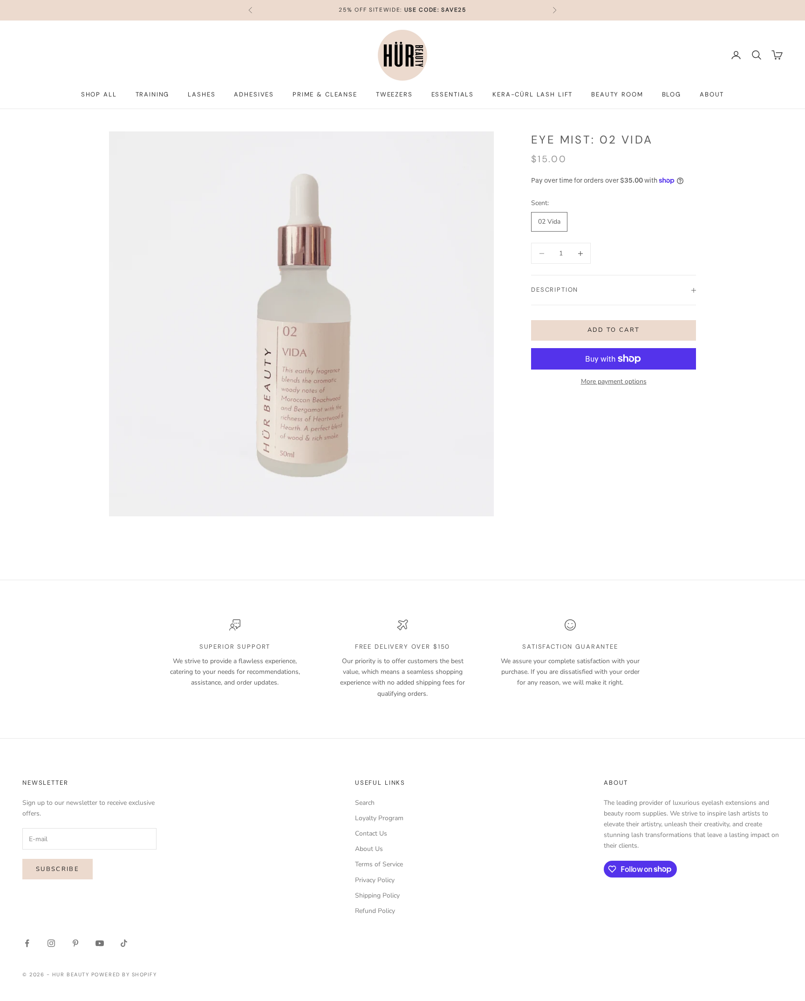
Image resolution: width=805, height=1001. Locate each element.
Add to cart (613, 330)
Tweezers (394, 94)
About (712, 94)
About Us (369, 848)
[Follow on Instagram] (51, 943)
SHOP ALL (99, 94)
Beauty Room (617, 94)
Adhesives (254, 94)
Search (365, 802)
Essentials (452, 94)
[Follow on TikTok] (124, 943)
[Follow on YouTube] (99, 943)
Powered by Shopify (124, 974)
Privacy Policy (375, 880)
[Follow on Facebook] (27, 943)
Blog (671, 94)
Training (153, 94)
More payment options (614, 381)
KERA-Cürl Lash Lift (532, 94)
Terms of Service (379, 864)
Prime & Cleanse (325, 94)
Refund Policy (375, 910)
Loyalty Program (379, 818)
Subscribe (57, 869)
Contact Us (371, 833)
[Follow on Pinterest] (75, 943)
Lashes (201, 94)
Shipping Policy (377, 895)
